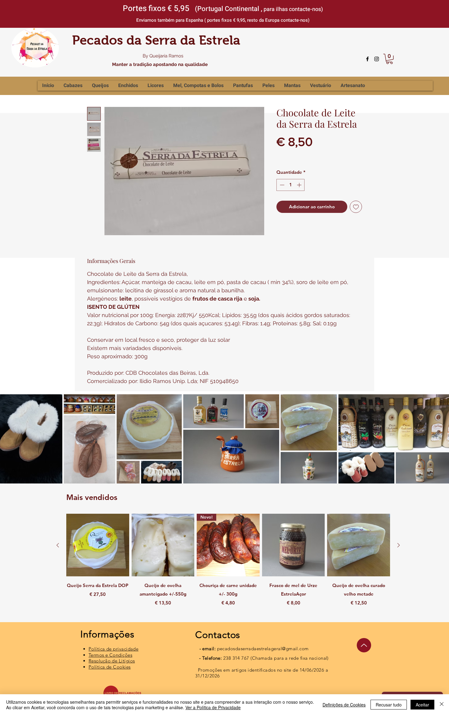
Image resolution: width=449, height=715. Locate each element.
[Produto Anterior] (57, 545)
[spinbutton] (291, 185)
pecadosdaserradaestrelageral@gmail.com (263, 648)
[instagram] (377, 59)
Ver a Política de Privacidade (213, 707)
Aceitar (422, 705)
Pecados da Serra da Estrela (156, 40)
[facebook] (367, 59)
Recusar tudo (389, 705)
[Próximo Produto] (398, 545)
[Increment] (300, 185)
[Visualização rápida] (97, 545)
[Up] (364, 645)
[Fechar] (441, 704)
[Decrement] (281, 185)
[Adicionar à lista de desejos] (356, 207)
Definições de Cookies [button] (344, 705)
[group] (228, 564)
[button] (389, 59)
